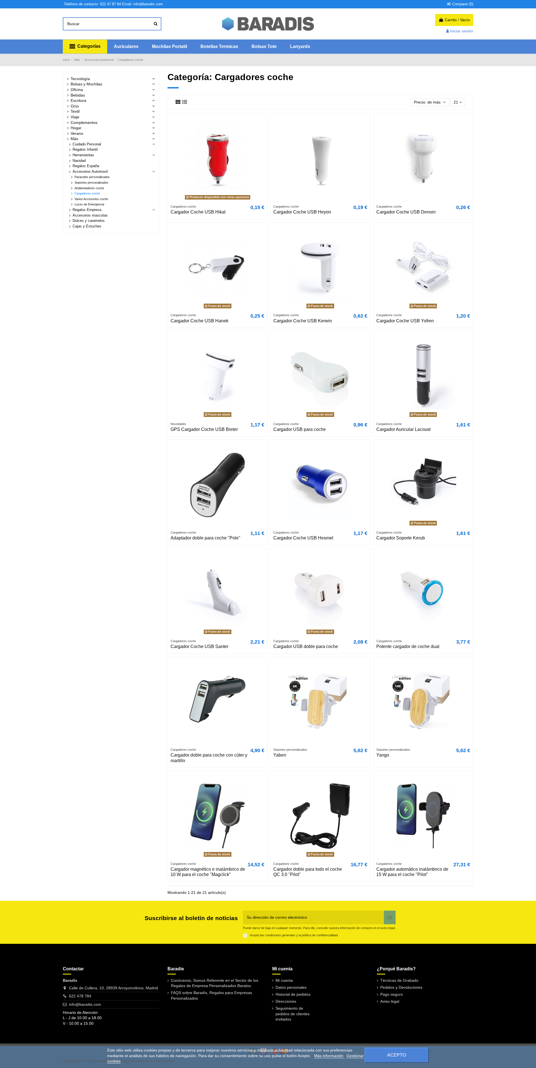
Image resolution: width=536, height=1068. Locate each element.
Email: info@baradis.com (142, 4)
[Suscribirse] (390, 917)
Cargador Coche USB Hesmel (303, 538)
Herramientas (83, 155)
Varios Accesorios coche (91, 199)
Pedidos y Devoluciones (401, 987)
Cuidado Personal (87, 144)
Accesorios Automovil (90, 172)
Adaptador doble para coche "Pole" (205, 538)
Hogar (76, 128)
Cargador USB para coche (299, 429)
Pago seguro (391, 994)
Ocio (75, 106)
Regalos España (86, 166)
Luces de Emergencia (89, 204)
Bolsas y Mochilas (86, 84)
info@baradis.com (85, 1004)
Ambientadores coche (89, 188)
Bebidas (78, 95)
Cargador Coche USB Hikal (198, 212)
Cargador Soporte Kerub (400, 538)
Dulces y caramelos (89, 221)
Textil (75, 111)
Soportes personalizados (91, 182)
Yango (382, 755)
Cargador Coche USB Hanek (199, 320)
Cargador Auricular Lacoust (403, 429)
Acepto (396, 1055)
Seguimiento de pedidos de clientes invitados (293, 1013)
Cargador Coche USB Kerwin (302, 320)
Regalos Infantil (85, 150)
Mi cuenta (284, 980)
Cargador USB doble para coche (305, 646)
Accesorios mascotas (90, 215)
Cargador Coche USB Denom (406, 212)
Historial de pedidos (293, 994)
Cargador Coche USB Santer (199, 646)
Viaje (75, 117)
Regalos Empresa (87, 210)
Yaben (279, 755)
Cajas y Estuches (87, 226)
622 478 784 (80, 996)
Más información (329, 1055)
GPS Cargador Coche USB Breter (204, 429)
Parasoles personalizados (92, 177)
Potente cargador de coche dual (407, 646)
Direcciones (286, 1001)
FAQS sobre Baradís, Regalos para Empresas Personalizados (211, 995)
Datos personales (291, 987)
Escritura (78, 100)
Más (74, 138)
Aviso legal (389, 1001)
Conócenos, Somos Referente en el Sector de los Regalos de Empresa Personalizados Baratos (214, 983)
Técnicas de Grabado (399, 980)
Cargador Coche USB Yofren (405, 320)
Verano (77, 133)
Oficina (77, 89)
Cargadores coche (87, 193)
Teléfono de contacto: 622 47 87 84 (92, 4)
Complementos (84, 122)
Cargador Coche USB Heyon (302, 212)
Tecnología (80, 78)
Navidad (79, 161)
